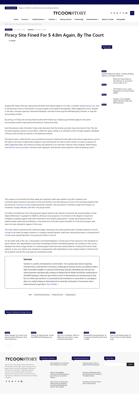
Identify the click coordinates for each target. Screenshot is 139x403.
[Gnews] (126, 13)
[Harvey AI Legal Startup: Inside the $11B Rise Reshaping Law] (43, 324)
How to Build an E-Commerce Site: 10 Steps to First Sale (59, 364)
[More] (135, 40)
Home (6, 24)
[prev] (129, 8)
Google (8, 232)
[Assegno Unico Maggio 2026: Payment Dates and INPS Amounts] (106, 102)
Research (11, 24)
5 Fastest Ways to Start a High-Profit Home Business (91, 364)
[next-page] (9, 345)
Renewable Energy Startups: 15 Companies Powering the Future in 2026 (95, 337)
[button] (132, 13)
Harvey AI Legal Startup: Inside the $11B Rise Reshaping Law (42, 336)
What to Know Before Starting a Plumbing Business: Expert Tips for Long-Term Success (59, 374)
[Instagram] (114, 13)
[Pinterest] (120, 13)
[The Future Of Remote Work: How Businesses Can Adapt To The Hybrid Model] (76, 375)
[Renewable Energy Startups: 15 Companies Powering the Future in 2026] (96, 324)
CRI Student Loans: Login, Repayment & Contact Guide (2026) (123, 91)
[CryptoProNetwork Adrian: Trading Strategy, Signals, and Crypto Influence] (118, 60)
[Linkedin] (117, 13)
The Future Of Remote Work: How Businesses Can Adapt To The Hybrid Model (92, 374)
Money (104, 71)
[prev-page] (6, 345)
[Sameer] (7, 40)
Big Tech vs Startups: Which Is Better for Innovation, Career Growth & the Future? (68, 337)
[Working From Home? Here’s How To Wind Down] (76, 385)
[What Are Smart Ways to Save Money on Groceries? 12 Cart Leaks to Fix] (106, 82)
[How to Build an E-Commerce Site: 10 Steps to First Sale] (44, 366)
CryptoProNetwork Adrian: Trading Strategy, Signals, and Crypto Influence (118, 75)
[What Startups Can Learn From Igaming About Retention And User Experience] (17, 324)
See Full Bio (52, 284)
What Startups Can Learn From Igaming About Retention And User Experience (16, 337)
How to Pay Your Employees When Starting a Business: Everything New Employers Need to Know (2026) (59, 384)
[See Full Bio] (58, 284)
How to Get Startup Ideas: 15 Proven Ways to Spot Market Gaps (120, 337)
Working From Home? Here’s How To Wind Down (92, 382)
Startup (7, 332)
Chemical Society (23, 205)
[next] (133, 8)
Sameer (13, 41)
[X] (123, 13)
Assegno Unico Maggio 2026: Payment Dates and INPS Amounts (122, 101)
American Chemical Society (42, 294)
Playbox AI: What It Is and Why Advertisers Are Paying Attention (39, 8)
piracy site (91, 106)
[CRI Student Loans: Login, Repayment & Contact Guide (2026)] (106, 92)
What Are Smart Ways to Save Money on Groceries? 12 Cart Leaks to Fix (123, 81)
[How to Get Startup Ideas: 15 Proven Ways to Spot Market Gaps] (122, 324)
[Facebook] (111, 13)
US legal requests (70, 294)
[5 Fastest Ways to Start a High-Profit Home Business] (76, 366)
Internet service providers (18, 147)
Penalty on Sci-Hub (57, 294)
